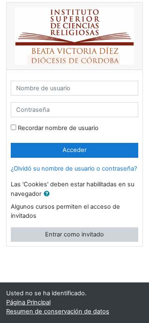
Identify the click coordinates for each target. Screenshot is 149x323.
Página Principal (28, 302)
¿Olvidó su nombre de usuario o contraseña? (74, 168)
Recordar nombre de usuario (58, 128)
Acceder (74, 150)
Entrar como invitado (74, 234)
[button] (48, 194)
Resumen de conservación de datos (57, 311)
